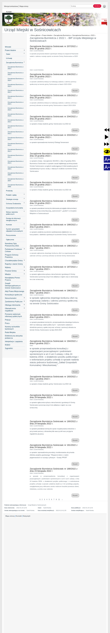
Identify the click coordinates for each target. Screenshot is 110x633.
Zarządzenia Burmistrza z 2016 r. (16, 121)
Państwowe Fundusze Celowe (13, 250)
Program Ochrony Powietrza (11, 256)
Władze (8, 274)
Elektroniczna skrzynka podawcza (14, 337)
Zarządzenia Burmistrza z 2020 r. (16, 103)
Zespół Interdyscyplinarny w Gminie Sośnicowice (13, 285)
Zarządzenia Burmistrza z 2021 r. (16, 97)
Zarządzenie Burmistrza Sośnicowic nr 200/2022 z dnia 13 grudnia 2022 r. (53, 202)
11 (59, 499)
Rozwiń (75, 65)
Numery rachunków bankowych (12, 328)
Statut (8, 54)
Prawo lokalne (47, 35)
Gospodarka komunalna (14, 208)
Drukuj (104, 6)
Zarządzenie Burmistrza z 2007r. (16, 180)
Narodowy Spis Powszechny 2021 (12, 245)
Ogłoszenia (10, 239)
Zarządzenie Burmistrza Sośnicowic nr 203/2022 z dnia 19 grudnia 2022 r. (53, 136)
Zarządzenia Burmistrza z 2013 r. (16, 144)
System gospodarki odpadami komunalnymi (14, 230)
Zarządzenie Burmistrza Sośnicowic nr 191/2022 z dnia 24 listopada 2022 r (53, 446)
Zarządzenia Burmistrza (62, 35)
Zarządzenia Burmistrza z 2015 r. (16, 132)
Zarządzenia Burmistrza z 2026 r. (16, 67)
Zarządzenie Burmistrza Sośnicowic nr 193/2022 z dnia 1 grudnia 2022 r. (53, 377)
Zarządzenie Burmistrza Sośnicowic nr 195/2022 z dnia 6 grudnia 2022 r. (53, 316)
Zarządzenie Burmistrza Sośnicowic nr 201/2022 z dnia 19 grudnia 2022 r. (53, 183)
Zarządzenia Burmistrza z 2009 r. (16, 168)
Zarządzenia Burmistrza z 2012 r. (16, 150)
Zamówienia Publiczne (13, 302)
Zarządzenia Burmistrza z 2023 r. (16, 85)
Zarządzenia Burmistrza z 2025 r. (16, 73)
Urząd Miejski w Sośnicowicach (32, 30)
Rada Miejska (10, 332)
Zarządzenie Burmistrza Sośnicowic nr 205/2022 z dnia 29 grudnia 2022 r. (53, 96)
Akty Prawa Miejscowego (14, 291)
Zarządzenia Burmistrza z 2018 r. (16, 115)
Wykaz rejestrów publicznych (12, 213)
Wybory (8, 267)
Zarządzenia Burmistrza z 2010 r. (16, 162)
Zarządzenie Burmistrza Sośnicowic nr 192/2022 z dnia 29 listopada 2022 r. (53, 396)
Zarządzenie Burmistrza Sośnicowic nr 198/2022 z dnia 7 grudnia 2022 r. (53, 247)
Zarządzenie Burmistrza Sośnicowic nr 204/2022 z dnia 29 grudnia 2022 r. (53, 117)
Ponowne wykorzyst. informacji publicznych (13, 315)
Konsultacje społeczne (13, 295)
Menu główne (35, 35)
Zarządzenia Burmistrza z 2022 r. (84, 35)
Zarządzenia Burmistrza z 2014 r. (16, 138)
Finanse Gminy (11, 271)
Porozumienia (11, 235)
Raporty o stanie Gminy (14, 264)
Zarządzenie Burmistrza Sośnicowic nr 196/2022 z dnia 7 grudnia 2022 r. (53, 291)
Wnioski (8, 47)
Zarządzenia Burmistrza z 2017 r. (16, 126)
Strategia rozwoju (12, 199)
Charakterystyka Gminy (14, 260)
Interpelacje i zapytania (14, 341)
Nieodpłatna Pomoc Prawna (12, 279)
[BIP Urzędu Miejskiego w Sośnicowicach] (55, 18)
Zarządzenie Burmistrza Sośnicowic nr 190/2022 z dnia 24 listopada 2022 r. (53, 422)
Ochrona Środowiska (13, 203)
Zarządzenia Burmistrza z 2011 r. (16, 156)
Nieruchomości (10, 298)
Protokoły (9, 191)
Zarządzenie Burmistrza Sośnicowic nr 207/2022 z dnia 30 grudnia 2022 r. (53, 47)
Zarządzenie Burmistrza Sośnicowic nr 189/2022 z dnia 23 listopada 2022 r (53, 470)
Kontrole (9, 225)
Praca (7, 323)
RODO (7, 345)
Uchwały (9, 58)
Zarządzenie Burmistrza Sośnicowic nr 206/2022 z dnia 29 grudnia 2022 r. (53, 75)
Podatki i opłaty (11, 195)
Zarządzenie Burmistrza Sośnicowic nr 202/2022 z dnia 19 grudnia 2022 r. (53, 154)
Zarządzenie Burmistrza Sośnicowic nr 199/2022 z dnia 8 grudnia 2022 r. (53, 225)
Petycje (8, 320)
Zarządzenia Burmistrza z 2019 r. (16, 109)
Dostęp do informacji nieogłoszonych (13, 219)
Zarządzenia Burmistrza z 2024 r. (16, 79)
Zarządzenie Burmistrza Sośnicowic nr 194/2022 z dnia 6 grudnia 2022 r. (53, 342)
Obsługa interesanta (12, 305)
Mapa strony (24, 6)
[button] (106, 130)
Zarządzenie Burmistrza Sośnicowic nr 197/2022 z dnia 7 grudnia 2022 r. (53, 268)
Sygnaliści (9, 348)
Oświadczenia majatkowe (10, 309)
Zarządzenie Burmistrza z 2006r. (16, 185)
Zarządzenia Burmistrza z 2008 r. (16, 174)
